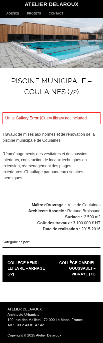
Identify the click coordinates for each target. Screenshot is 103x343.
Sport (25, 242)
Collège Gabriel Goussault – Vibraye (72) (77, 268)
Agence (12, 13)
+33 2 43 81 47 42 (29, 325)
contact (56, 13)
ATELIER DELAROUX (25, 309)
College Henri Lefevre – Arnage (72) (26, 268)
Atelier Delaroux (51, 4)
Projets (34, 13)
